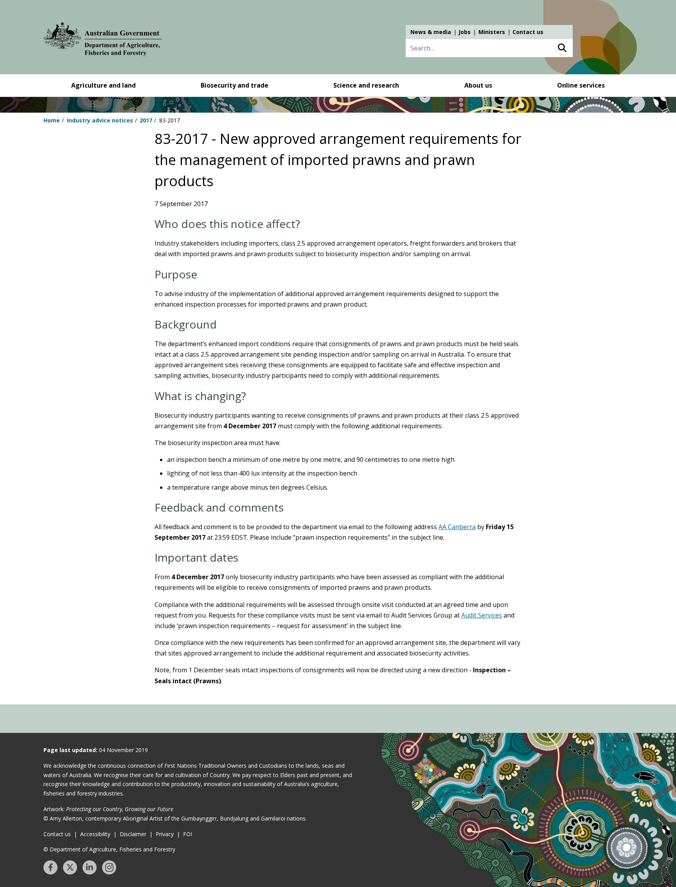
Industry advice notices (100, 120)
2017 (146, 120)
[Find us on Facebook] (50, 867)
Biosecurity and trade (234, 85)
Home (51, 120)
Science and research (366, 85)
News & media (430, 32)
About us (478, 85)
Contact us (527, 32)
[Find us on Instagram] (109, 867)
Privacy (165, 834)
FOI (187, 834)
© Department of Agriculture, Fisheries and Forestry (109, 849)
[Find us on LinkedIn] (90, 867)
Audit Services (481, 615)
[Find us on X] (70, 867)
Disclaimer (133, 834)
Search (562, 48)
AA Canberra (457, 527)
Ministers (491, 32)
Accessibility (95, 834)
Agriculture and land (103, 85)
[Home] (102, 41)
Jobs (464, 32)
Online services (581, 85)
